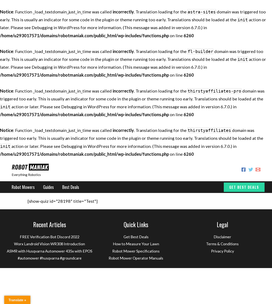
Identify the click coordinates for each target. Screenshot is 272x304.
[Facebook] (243, 169)
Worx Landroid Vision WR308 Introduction (49, 243)
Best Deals (70, 187)
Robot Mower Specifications (136, 251)
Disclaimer (222, 236)
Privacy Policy (222, 251)
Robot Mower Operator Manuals (136, 258)
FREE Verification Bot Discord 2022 (49, 236)
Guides (48, 187)
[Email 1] (258, 169)
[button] (244, 187)
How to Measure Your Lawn (136, 243)
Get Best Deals (136, 236)
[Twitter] (250, 169)
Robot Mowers (23, 187)
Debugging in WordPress (56, 27)
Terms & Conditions (222, 243)
